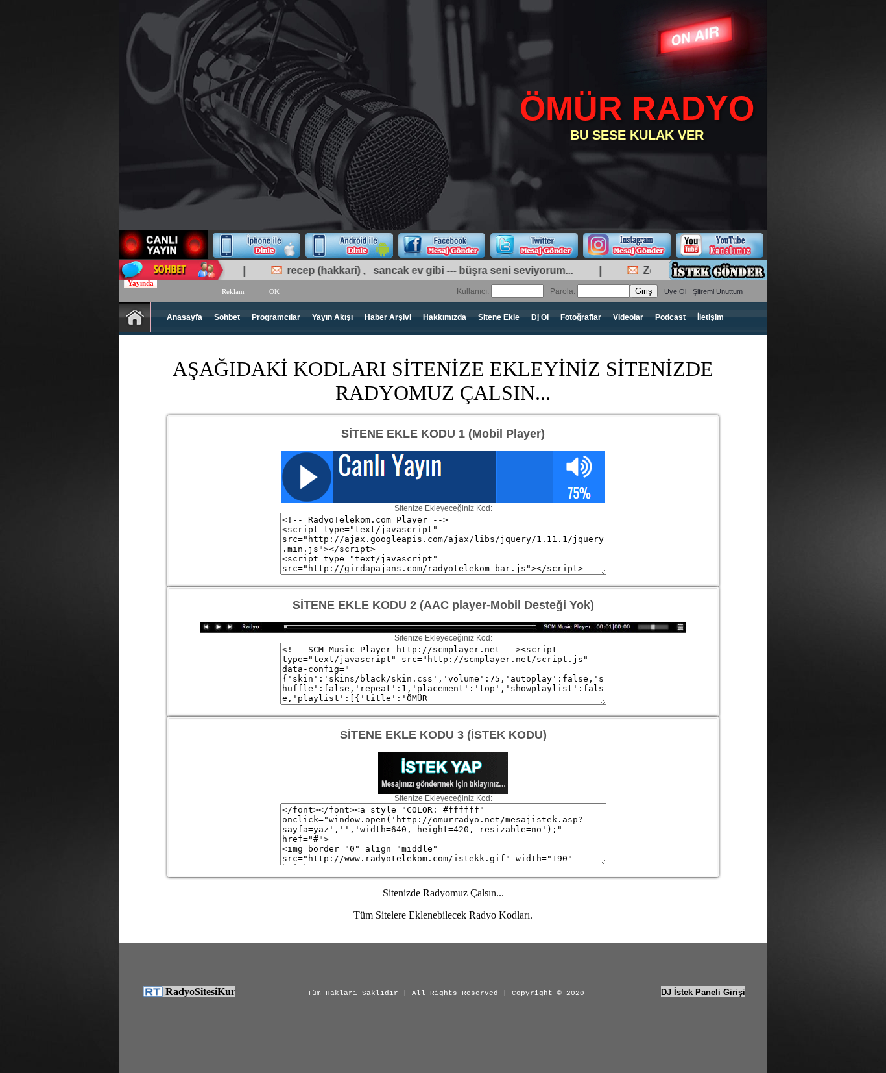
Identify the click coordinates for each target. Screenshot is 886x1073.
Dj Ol (540, 317)
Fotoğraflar (580, 317)
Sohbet (227, 317)
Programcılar (276, 317)
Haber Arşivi (388, 317)
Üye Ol (675, 291)
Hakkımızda (444, 317)
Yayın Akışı (332, 317)
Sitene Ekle (499, 317)
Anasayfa (184, 317)
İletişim (710, 317)
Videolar (628, 317)
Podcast (670, 317)
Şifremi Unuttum (718, 291)
